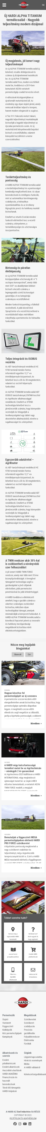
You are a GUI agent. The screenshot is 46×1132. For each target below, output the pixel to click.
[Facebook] (15, 1124)
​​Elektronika (29, 1040)
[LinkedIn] (29, 1124)
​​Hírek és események (33, 1060)
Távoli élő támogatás (11, 1087)
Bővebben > (36, 723)
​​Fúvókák (27, 1043)
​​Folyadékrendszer (32, 1036)
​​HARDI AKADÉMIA (10, 1074)
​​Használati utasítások (11, 1070)
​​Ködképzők (7, 1029)
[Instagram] (19, 1124)
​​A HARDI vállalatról (32, 1067)
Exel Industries (24, 1111)
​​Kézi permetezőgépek (12, 1033)
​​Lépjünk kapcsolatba (33, 1057)
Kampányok (7, 1036)
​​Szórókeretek (30, 1019)
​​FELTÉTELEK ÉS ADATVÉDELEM (23, 1118)
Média (26, 1064)
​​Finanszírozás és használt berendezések (9, 1081)
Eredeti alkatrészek (11, 1067)
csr (29, 654)
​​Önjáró (5, 1019)
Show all (17, 654)
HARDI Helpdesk (9, 1091)
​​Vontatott (6, 1023)
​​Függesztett (7, 1026)
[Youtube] (25, 1124)
